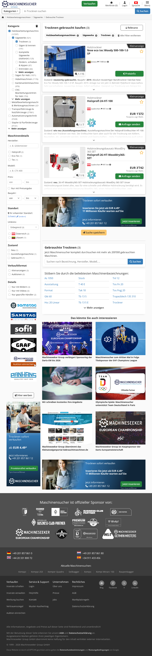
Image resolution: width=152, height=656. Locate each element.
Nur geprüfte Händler (24, 294)
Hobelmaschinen (26, 79)
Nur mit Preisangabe (21, 188)
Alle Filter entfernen (130, 35)
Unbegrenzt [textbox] (17, 227)
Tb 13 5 (83, 296)
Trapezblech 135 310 (124, 296)
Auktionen (18, 274)
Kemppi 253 (37, 571)
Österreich (22, 233)
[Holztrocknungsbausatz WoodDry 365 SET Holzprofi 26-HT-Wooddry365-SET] (64, 162)
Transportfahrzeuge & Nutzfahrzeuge (23, 111)
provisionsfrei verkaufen (23, 468)
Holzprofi (17, 152)
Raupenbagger (126, 571)
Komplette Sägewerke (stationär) (26, 55)
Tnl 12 (116, 278)
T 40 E (82, 284)
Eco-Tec (17, 155)
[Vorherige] (47, 61)
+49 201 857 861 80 (93, 553)
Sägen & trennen (27, 47)
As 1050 (49, 278)
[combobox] (23, 227)
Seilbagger (74, 571)
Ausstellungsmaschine (23, 254)
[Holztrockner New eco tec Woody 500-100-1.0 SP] (64, 61)
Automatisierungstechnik (24, 117)
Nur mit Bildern (21, 286)
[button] (147, 4)
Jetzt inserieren (131, 221)
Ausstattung (51, 284)
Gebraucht (17, 257)
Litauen (20, 237)
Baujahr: (12, 193)
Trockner (118, 302)
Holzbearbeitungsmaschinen (26, 32)
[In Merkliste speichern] (142, 51)
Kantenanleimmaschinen (27, 85)
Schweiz (17, 216)
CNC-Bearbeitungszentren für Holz (25, 93)
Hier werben (24, 395)
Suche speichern (95, 232)
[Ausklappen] (93, 89)
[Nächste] (82, 61)
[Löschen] (77, 35)
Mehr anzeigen (95, 307)
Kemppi (22, 571)
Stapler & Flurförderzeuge (25, 124)
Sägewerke (23, 37)
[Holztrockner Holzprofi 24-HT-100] (64, 111)
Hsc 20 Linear (52, 302)
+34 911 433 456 (91, 558)
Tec (15, 159)
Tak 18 (82, 290)
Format (49, 290)
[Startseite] (3, 17)
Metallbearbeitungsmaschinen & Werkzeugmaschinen (27, 104)
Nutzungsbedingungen (99, 650)
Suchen (143, 11)
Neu (14, 250)
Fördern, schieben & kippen (28, 64)
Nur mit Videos (20, 290)
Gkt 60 (48, 296)
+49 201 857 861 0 (22, 553)
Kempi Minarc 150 (105, 571)
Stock (82, 278)
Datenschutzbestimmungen (72, 650)
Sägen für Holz (25, 75)
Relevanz (132, 27)
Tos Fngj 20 (119, 290)
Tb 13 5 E (83, 302)
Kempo (87, 571)
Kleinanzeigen (20, 270)
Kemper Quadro (56, 571)
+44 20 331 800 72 (22, 558)
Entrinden (26, 68)
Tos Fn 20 (118, 284)
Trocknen (25, 41)
